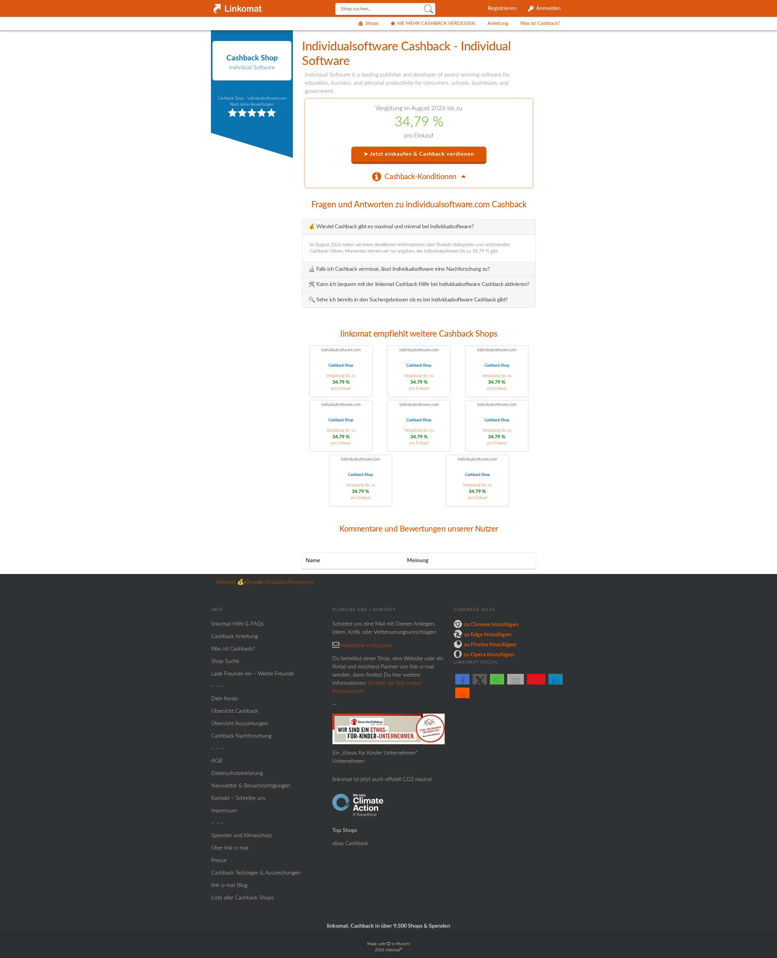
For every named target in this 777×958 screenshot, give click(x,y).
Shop (252, 582)
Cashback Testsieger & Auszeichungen (255, 873)
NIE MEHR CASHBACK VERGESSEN (436, 23)
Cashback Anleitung (234, 636)
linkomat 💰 (230, 582)
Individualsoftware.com (287, 582)
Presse (218, 860)
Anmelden (548, 8)
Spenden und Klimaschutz (241, 835)
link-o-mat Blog (229, 885)
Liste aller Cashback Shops (242, 898)
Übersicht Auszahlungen (239, 723)
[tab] (419, 176)
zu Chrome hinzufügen (491, 624)
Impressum (224, 811)
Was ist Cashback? (540, 23)
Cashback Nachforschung (241, 736)
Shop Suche (225, 661)
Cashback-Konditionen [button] (421, 177)
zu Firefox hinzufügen (490, 644)
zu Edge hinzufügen (487, 634)
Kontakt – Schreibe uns (238, 798)
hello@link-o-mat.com (366, 645)
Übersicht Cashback (234, 711)
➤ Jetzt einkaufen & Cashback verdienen (419, 154)
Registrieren (502, 8)
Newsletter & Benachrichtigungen (250, 786)
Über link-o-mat (230, 848)
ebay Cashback (350, 843)
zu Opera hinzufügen (489, 654)
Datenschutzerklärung (237, 773)
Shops (371, 23)
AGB (216, 761)
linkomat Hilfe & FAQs (237, 624)
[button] (462, 684)
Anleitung (497, 23)
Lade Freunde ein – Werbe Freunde (252, 674)
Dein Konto (224, 699)
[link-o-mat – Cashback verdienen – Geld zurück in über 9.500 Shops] (237, 7)
